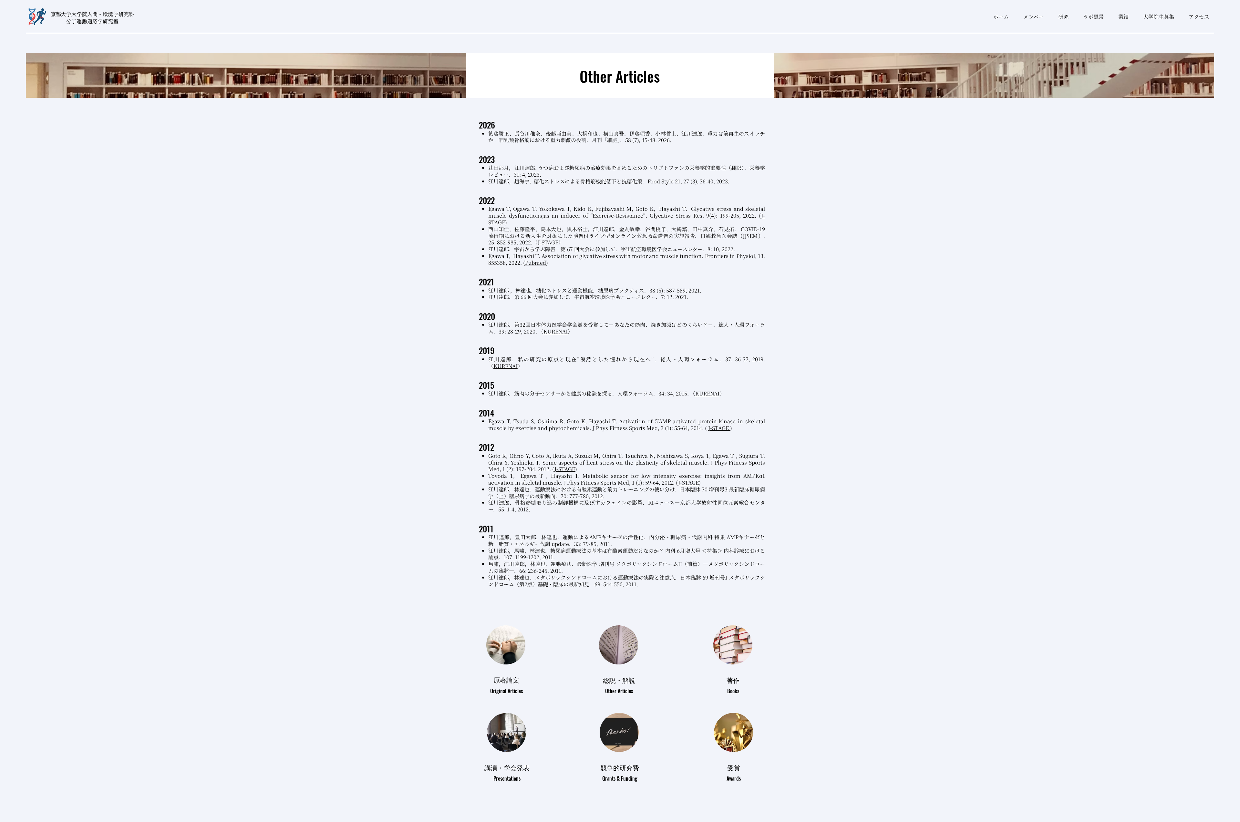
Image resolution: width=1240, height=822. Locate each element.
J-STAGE (548, 242)
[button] (1061, 17)
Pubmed (535, 262)
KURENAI (555, 331)
